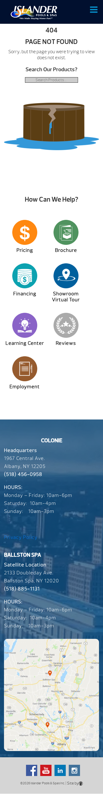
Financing (24, 294)
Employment (25, 387)
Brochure (66, 250)
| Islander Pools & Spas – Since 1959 (34, 12)
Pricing (24, 250)
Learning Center (25, 343)
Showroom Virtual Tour (66, 297)
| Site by (72, 783)
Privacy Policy (21, 537)
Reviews (66, 343)
